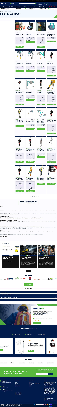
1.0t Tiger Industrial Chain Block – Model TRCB (20, 92)
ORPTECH (30, 386)
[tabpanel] (3, 279)
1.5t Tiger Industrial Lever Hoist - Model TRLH (20, 150)
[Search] (35, 3)
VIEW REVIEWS (31, 350)
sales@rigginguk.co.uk (5, 387)
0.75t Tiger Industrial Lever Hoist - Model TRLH (19, 179)
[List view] (56, 19)
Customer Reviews (17, 386)
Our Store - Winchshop (18, 392)
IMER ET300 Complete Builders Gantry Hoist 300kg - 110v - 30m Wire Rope (40, 121)
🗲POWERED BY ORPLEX (18, 394)
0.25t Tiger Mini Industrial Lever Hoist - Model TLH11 (20, 34)
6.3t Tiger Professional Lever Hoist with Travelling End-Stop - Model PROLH (51, 92)
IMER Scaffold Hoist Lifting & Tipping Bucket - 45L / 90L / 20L (51, 34)
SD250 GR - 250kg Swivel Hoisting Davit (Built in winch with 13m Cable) (40, 179)
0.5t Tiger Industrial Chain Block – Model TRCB (41, 92)
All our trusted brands (28, 284)
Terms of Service (17, 391)
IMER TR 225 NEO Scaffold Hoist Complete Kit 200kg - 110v (30, 121)
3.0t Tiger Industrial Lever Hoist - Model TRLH (51, 121)
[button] (47, 4)
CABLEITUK (30, 382)
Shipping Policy (17, 390)
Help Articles (16, 383)
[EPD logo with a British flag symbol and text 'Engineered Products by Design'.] (10, 279)
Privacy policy (14, 405)
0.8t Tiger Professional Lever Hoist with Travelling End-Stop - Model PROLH (30, 179)
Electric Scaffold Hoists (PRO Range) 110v (51, 179)
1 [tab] (26, 355)
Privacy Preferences (17, 406)
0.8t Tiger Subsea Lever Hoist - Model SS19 (51, 150)
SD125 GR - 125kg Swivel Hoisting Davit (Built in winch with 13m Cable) (19, 121)
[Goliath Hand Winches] (30, 278)
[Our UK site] (13, 3)
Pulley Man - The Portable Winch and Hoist (30, 34)
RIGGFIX (30, 385)
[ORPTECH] (3, 279)
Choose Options (19, 46)
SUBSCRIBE (50, 373)
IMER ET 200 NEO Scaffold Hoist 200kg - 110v (30, 63)
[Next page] (41, 196)
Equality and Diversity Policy (18, 387)
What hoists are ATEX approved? (44, 258)
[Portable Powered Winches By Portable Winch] (17, 278)
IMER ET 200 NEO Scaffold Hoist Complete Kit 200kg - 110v (20, 64)
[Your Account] (44, 3)
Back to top (1, 206)
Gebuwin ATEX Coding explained (8, 258)
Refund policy (10, 405)
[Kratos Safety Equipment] (50, 278)
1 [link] (30, 196)
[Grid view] (54, 19)
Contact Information (17, 385)
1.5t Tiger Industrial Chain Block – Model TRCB (30, 150)
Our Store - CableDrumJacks (18, 393)
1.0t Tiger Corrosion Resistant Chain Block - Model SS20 (40, 150)
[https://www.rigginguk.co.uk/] (6, 3)
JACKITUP (30, 384)
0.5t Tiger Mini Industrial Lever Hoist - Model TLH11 (41, 34)
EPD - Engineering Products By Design (34, 383)
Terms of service (18, 405)
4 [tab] (30, 355)
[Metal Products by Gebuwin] (44, 279)
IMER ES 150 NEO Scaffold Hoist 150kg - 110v (41, 63)
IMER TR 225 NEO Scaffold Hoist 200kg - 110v (30, 92)
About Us (16, 382)
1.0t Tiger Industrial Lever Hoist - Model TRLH (51, 63)
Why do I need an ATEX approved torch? (26, 258)
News (15, 384)
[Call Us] (40, 3)
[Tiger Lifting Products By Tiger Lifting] (23, 278)
